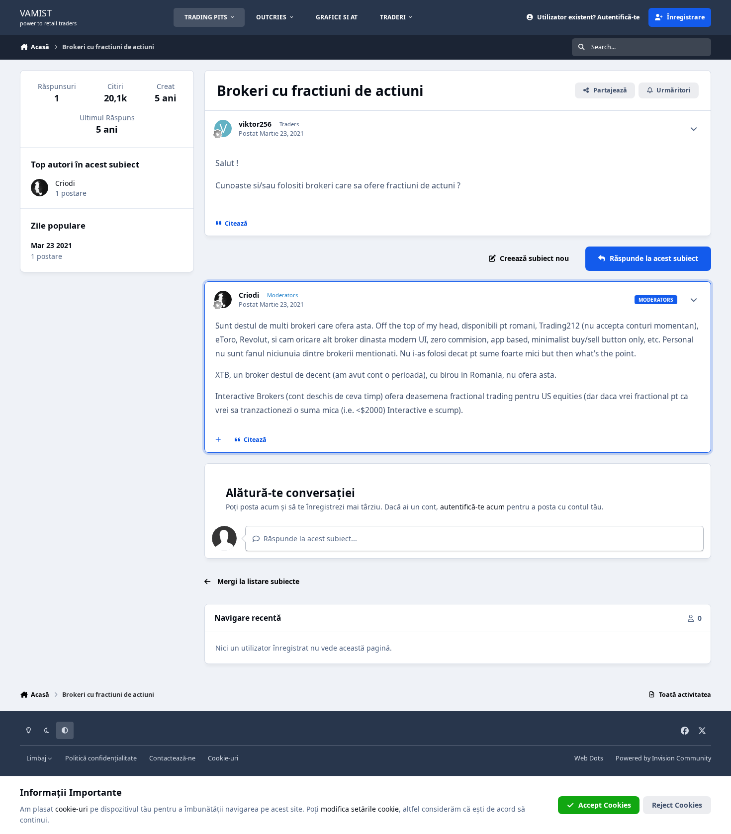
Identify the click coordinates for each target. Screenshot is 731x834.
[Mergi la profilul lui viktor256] (223, 128)
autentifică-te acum (472, 506)
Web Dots (588, 758)
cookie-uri (71, 809)
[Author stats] (694, 129)
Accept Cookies (604, 805)
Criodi (249, 295)
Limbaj (37, 758)
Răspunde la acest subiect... (309, 538)
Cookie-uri (223, 758)
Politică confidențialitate (101, 758)
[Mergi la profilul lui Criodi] (223, 299)
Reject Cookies (677, 805)
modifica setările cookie (360, 809)
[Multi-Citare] (218, 440)
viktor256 (255, 124)
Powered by (663, 758)
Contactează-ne (172, 758)
